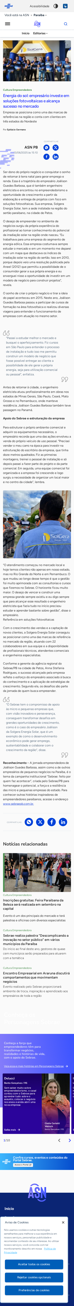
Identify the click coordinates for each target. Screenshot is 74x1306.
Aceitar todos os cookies (34, 1264)
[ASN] (37, 1193)
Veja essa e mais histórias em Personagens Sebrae (34, 1066)
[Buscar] (65, 24)
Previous (59, 1140)
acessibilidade (39, 6)
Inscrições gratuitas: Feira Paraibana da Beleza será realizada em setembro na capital (33, 904)
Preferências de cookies (34, 1290)
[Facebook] (46, 157)
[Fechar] (63, 1222)
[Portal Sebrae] (11, 6)
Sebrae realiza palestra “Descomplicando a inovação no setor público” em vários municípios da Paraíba (35, 939)
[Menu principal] (8, 24)
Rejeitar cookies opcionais (34, 1277)
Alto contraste (56, 6)
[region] (34, 1260)
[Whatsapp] (46, 148)
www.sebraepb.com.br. (18, 804)
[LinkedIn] (56, 157)
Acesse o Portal (21, 1164)
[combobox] (40, 15)
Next (70, 1140)
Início (25, 33)
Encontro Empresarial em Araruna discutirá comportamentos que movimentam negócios (36, 977)
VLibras (65, 6)
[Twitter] (56, 148)
